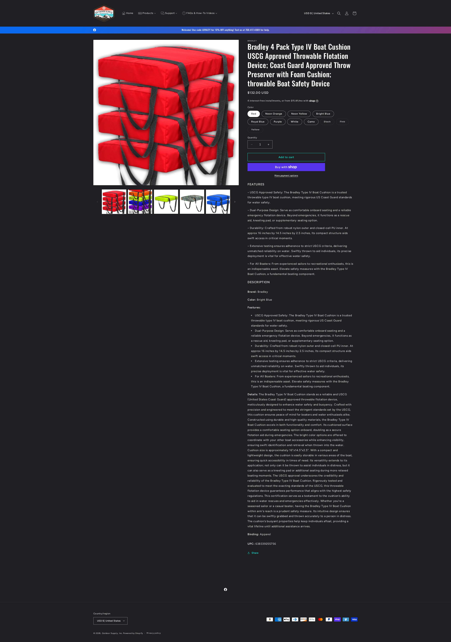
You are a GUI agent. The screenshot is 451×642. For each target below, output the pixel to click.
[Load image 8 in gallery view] (140, 202)
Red (253, 113)
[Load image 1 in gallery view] (114, 202)
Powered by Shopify (133, 633)
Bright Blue (323, 113)
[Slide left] (97, 202)
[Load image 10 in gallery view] (192, 202)
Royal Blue (258, 121)
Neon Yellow (299, 113)
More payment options (286, 175)
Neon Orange (273, 113)
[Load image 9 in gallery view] (166, 202)
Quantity (252, 137)
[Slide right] (235, 202)
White (294, 121)
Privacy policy (154, 633)
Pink (344, 122)
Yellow (257, 130)
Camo (311, 121)
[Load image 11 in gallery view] (218, 202)
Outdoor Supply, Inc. (112, 633)
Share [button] (255, 552)
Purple (278, 121)
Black (329, 122)
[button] (339, 13)
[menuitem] (127, 13)
